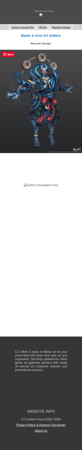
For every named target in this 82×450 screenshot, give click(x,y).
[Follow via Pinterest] (64, 344)
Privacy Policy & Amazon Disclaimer (41, 425)
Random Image (61, 27)
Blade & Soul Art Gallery (41, 36)
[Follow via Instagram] (29, 344)
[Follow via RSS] (18, 344)
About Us (41, 430)
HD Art (43, 27)
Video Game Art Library (44, 11)
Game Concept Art (22, 27)
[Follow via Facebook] (41, 344)
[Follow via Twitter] (52, 344)
